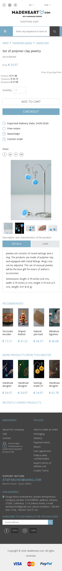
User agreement (42, 451)
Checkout (31, 111)
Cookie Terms (41, 470)
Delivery (38, 438)
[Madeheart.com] (31, 13)
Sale (4, 433)
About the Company (13, 429)
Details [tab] (16, 243)
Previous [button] (6, 317)
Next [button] (56, 317)
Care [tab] (45, 243)
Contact (6, 438)
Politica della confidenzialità (41, 457)
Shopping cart (29, 21)
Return (37, 446)
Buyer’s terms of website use (42, 464)
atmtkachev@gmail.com (21, 480)
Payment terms (42, 442)
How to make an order (46, 429)
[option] (31, 190)
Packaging (39, 433)
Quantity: (7, 90)
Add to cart (31, 102)
